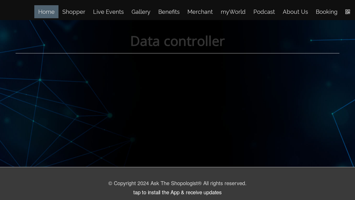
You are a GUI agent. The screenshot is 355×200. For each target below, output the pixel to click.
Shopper (73, 11)
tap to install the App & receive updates (177, 192)
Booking (327, 11)
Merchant (200, 11)
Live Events (108, 11)
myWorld (233, 11)
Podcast (264, 11)
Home (46, 11)
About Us (295, 11)
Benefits (169, 11)
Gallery (141, 11)
